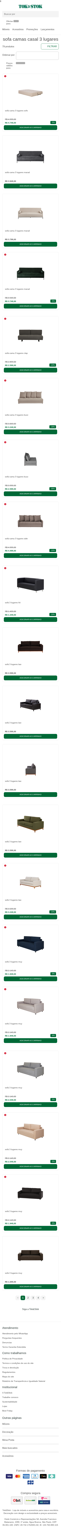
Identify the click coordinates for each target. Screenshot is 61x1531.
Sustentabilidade (9, 1402)
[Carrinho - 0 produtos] (57, 6)
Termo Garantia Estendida (14, 1347)
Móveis (6, 29)
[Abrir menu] (10, 6)
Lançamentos (47, 29)
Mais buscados (9, 1448)
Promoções (32, 29)
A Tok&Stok (7, 1393)
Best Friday (7, 1411)
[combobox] (37, 56)
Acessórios (18, 29)
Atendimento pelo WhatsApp (15, 1333)
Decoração (7, 1432)
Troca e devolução (10, 1368)
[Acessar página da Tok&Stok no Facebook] (18, 1315)
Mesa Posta (8, 1440)
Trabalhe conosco (10, 1397)
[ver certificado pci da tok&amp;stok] (44, 1500)
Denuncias (7, 1342)
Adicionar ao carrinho (30, 128)
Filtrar (52, 46)
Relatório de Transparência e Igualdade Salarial (23, 1381)
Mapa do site (8, 1376)
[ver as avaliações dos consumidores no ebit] (17, 1500)
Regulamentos (8, 1372)
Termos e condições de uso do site (17, 1363)
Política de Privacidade (12, 1359)
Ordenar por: (8, 55)
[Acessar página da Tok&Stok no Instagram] (26, 1315)
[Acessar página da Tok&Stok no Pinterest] (34, 1315)
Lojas (4, 1406)
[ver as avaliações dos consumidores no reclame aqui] (30, 1500)
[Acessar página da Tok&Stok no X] (42, 1315)
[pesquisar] (55, 14)
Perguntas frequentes (12, 1338)
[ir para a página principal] (30, 6)
